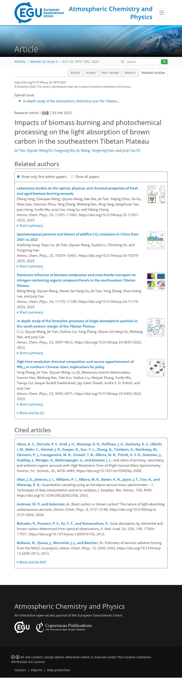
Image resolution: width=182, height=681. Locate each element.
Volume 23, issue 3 (43, 62)
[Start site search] (164, 61)
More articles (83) (32, 562)
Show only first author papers (44, 176)
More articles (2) (31, 413)
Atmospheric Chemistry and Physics (110, 12)
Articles (20, 62)
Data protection (58, 670)
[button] (122, 62)
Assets (91, 73)
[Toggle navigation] (162, 12)
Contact (20, 670)
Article (75, 73)
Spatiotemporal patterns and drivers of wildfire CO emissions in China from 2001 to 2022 (77, 237)
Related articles (153, 73)
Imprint (36, 670)
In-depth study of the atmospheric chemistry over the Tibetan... (71, 101)
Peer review (110, 73)
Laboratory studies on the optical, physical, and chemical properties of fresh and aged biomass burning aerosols (77, 191)
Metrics (130, 73)
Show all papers (87, 176)
